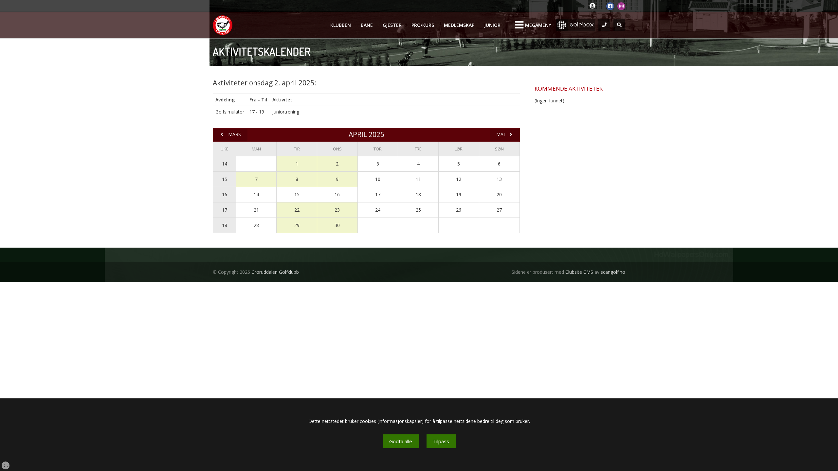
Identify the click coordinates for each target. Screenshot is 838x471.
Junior (492, 25)
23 (337, 210)
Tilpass (441, 441)
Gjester (392, 25)
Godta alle (400, 441)
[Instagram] (621, 6)
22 (297, 210)
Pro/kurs (422, 25)
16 (224, 194)
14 (224, 164)
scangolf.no (613, 272)
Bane (367, 25)
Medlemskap (459, 25)
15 (224, 179)
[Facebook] (610, 6)
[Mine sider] (594, 6)
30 (337, 225)
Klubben (340, 25)
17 (224, 210)
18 (224, 225)
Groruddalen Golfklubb (275, 272)
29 (297, 225)
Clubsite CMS (579, 272)
